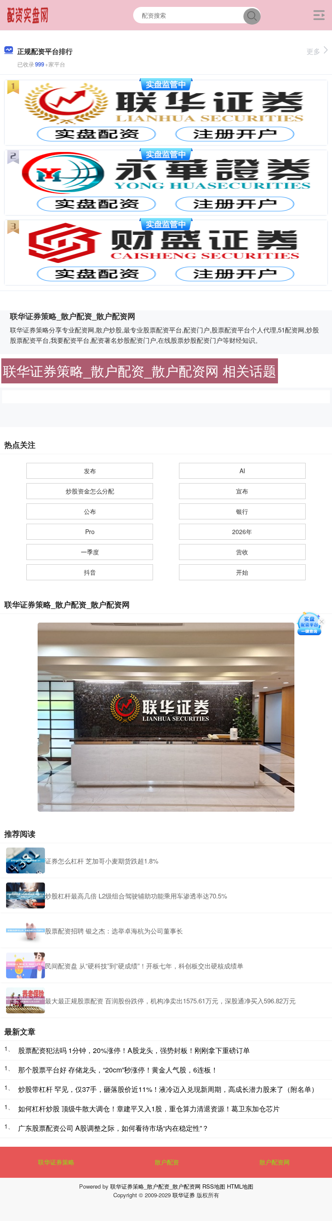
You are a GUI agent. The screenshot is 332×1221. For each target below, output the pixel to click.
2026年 (242, 531)
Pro (90, 531)
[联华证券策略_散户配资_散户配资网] (28, 14)
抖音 (90, 572)
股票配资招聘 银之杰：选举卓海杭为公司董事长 (114, 930)
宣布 (242, 491)
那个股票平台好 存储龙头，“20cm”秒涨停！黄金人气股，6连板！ (118, 1070)
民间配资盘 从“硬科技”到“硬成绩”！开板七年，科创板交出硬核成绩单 (144, 965)
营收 (242, 551)
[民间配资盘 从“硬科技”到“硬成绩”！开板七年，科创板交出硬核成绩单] (25, 965)
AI (242, 470)
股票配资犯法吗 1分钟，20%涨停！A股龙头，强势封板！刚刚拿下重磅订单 (134, 1050)
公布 (90, 511)
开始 (242, 572)
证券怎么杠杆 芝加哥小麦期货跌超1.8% (101, 860)
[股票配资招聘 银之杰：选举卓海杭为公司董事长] (25, 930)
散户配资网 (274, 1162)
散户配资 (167, 1162)
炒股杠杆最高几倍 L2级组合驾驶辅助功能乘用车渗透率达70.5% (136, 895)
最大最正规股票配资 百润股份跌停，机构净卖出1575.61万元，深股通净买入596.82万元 (170, 1000)
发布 (90, 470)
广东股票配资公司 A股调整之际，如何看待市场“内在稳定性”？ (113, 1128)
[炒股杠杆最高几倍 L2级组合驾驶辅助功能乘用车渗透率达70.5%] (25, 895)
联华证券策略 (56, 1162)
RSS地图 (213, 1186)
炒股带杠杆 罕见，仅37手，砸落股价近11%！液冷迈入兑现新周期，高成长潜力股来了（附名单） (168, 1089)
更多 (313, 51)
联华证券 (183, 1195)
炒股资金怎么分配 (90, 491)
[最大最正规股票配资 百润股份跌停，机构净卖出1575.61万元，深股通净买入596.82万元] (25, 1000)
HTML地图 (240, 1186)
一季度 (90, 551)
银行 (242, 511)
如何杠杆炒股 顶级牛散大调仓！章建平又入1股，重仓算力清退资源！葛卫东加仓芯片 (149, 1108)
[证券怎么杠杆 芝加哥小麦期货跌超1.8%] (25, 860)
